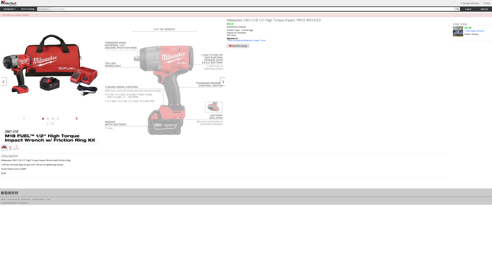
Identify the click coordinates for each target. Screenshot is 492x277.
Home (3, 199)
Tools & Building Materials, (240, 40)
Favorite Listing (239, 45)
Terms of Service (13, 199)
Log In (468, 9)
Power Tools (259, 40)
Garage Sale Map (470, 3)
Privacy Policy (26, 199)
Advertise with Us (39, 199)
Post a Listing (27, 9)
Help (487, 3)
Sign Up (484, 9)
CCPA (48, 199)
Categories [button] (9, 9)
